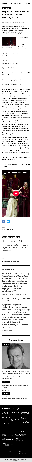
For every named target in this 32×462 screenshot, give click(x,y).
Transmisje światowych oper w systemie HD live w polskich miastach (16, 248)
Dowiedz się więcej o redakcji (15, 420)
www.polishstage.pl (6, 423)
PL (22, 3)
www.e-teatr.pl (5, 420)
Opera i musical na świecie (14, 241)
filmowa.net (10, 56)
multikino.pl (25, 49)
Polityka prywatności (22, 452)
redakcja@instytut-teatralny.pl (15, 416)
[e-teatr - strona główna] (7, 3)
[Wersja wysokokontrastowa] (20, 3)
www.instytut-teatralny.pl (24, 431)
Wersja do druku (19, 22)
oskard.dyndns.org (12, 63)
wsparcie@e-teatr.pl (25, 428)
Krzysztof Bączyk (11, 261)
